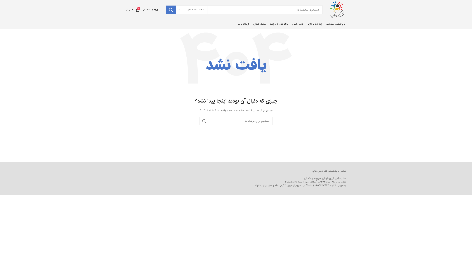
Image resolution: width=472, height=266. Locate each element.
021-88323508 (326, 182)
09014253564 (322, 185)
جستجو (171, 10)
